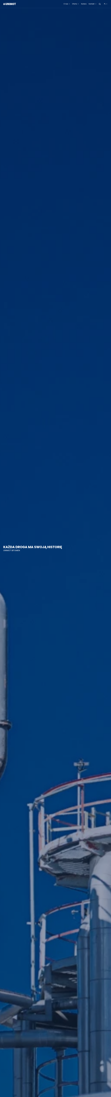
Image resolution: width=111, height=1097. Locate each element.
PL (105, 4)
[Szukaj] (100, 4)
